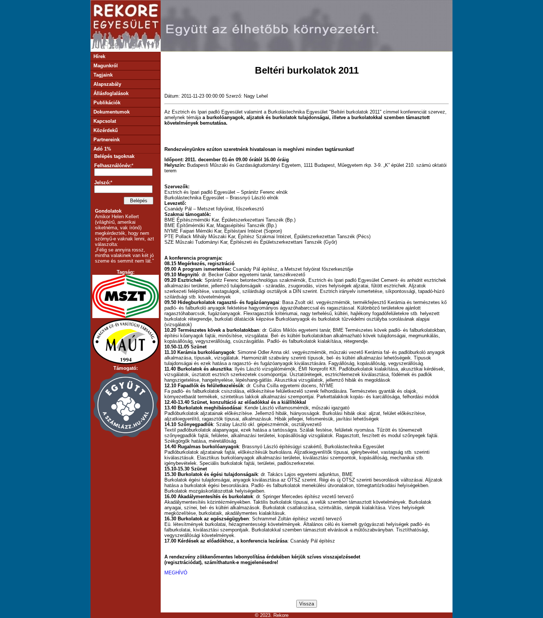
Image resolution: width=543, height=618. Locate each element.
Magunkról (105, 65)
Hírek (98, 56)
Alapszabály (106, 84)
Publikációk (106, 102)
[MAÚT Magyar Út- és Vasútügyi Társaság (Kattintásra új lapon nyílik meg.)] (125, 362)
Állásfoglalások (110, 93)
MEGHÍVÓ (175, 572)
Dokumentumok (111, 112)
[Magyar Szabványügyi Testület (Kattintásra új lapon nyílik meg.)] (125, 316)
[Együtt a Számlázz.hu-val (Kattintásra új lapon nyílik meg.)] (125, 437)
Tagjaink (102, 75)
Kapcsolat (104, 121)
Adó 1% (101, 149)
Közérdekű (105, 130)
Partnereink (106, 139)
